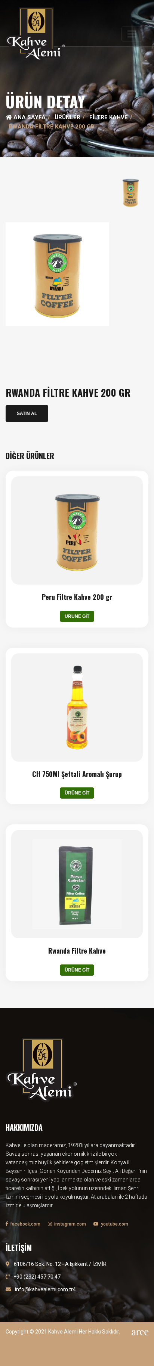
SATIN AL (27, 413)
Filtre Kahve (108, 117)
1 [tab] (77, 154)
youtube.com (114, 1224)
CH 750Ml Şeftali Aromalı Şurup (77, 774)
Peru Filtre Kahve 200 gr (77, 597)
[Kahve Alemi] (35, 34)
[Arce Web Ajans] (140, 1332)
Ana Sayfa (29, 117)
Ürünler (67, 117)
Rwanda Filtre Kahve (77, 951)
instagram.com (69, 1224)
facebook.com (24, 1224)
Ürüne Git (77, 616)
